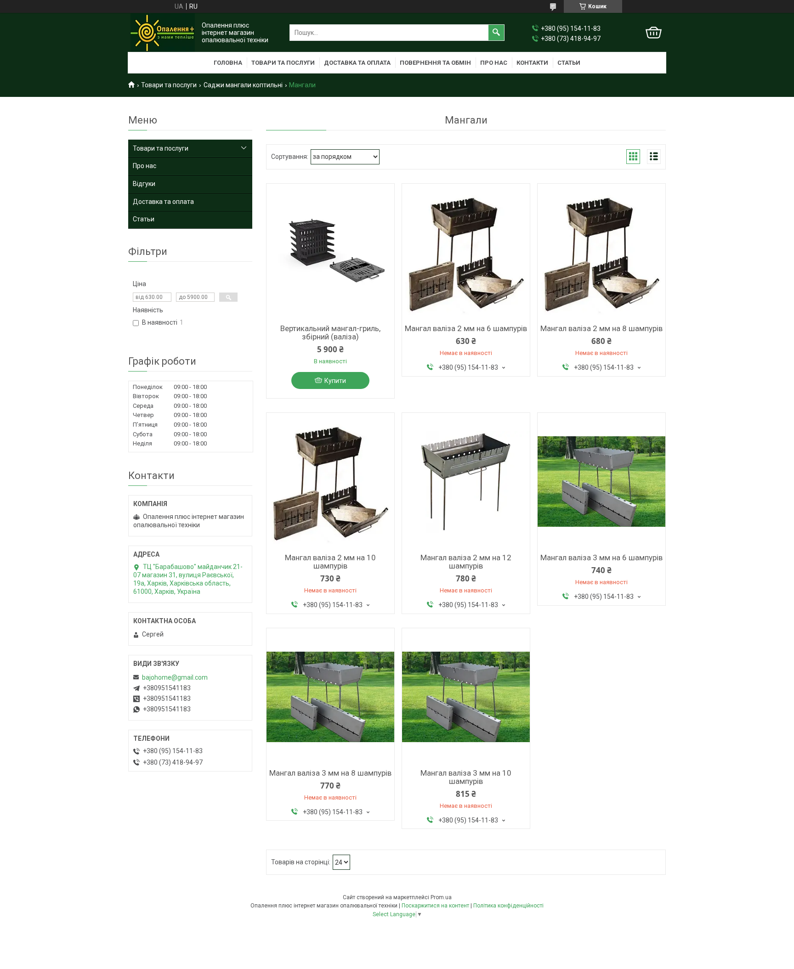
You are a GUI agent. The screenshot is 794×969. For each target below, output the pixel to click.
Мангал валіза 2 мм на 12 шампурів (465, 561)
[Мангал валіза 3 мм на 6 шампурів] (601, 482)
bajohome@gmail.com (175, 677)
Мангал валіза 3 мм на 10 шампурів (465, 777)
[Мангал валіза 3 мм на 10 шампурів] (466, 697)
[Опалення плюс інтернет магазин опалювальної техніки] (162, 32)
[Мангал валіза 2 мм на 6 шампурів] (466, 252)
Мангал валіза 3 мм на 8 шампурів (330, 773)
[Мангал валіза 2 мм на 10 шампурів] (330, 482)
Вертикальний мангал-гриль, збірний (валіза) (330, 332)
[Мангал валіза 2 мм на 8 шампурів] (601, 252)
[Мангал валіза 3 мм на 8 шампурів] (330, 697)
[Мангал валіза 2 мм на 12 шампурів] (466, 482)
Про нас (493, 62)
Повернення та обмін (435, 62)
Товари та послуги (283, 62)
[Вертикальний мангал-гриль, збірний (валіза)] (330, 252)
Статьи (568, 62)
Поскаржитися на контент (435, 905)
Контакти (532, 62)
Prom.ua (441, 897)
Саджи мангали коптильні (243, 85)
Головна (228, 62)
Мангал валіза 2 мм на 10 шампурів (330, 561)
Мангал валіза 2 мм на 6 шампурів (466, 328)
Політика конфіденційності (508, 905)
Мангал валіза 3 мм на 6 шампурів (601, 557)
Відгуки (144, 183)
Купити (335, 380)
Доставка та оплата (357, 62)
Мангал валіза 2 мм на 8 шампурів (601, 328)
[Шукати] (496, 32)
